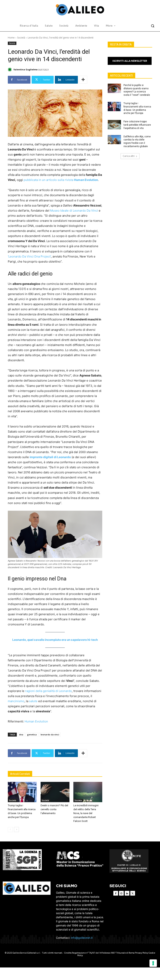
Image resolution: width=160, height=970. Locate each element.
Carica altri (129, 156)
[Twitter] (132, 893)
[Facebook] (115, 893)
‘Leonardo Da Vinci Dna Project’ (29, 256)
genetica (32, 734)
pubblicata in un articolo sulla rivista (61, 180)
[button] (152, 25)
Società (21, 37)
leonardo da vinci (50, 734)
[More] (83, 80)
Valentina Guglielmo (25, 69)
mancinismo (16, 701)
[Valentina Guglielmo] (10, 70)
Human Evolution (36, 721)
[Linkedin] (127, 893)
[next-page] (16, 829)
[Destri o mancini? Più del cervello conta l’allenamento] (55, 792)
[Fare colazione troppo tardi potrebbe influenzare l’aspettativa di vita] (114, 124)
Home (11, 37)
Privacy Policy (141, 952)
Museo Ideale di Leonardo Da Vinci (74, 210)
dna (21, 734)
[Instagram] (121, 893)
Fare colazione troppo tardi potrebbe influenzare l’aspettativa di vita (137, 125)
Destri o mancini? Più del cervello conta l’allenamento (54, 809)
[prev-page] (10, 829)
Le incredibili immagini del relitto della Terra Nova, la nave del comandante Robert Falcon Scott (86, 813)
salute (33, 701)
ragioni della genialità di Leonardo (48, 691)
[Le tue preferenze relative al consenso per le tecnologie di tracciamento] (153, 963)
